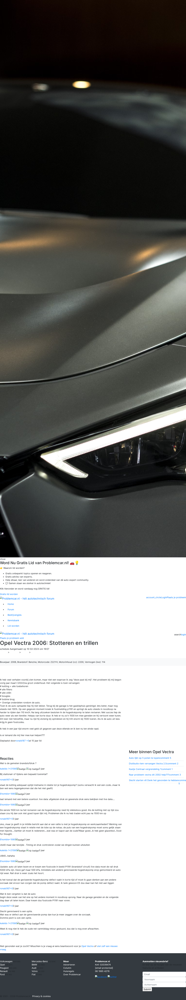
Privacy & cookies (41, 996)
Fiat (34, 974)
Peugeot (4, 968)
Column (67, 968)
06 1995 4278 (102, 971)
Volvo (35, 971)
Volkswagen (6, 961)
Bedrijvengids (15, 615)
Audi (34, 968)
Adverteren (69, 964)
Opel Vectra (87, 946)
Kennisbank (13, 620)
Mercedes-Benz (40, 961)
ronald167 (6, 779)
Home (11, 604)
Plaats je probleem (176, 597)
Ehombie (8, 793)
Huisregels (68, 971)
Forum (11, 609)
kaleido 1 (8, 768)
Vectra (35, 652)
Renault (4, 971)
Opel (25, 652)
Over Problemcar (72, 974)
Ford (2, 974)
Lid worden (13, 625)
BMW (35, 964)
